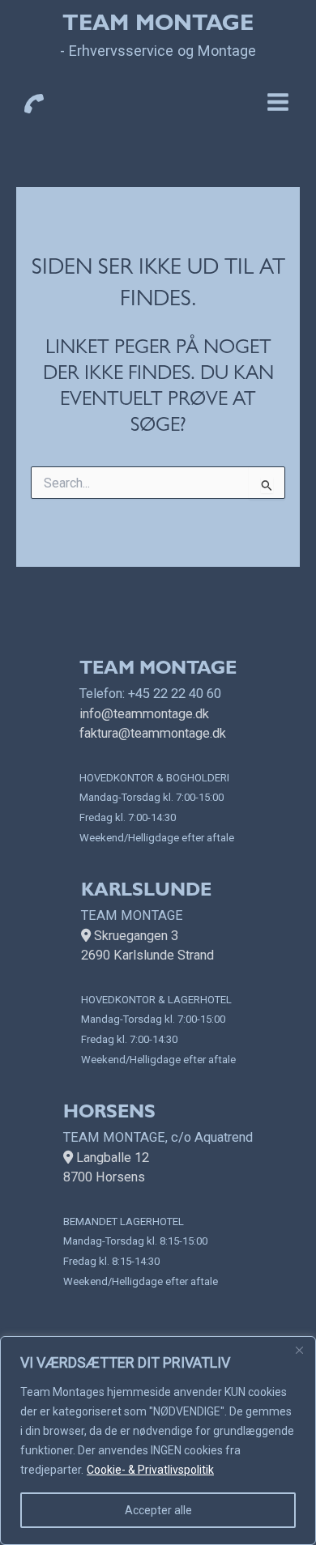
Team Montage (158, 26)
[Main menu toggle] (277, 102)
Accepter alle (158, 1510)
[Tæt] (299, 1350)
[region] (158, 1440)
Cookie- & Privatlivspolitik (150, 1469)
